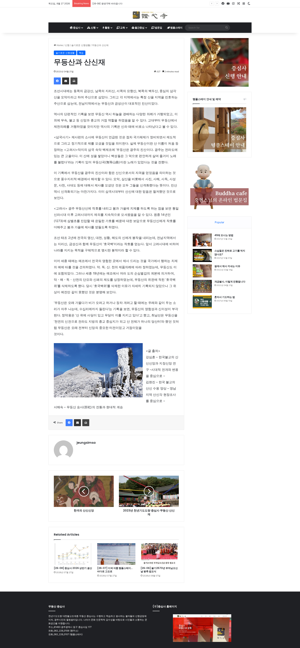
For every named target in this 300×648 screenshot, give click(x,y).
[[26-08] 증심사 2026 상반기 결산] (73, 554)
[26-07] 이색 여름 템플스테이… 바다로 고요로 (115, 569)
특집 (81, 52)
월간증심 (139, 27)
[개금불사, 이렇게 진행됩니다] (202, 286)
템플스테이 (176, 27)
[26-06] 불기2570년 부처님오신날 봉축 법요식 (159, 569)
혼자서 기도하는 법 (224, 297)
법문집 (158, 27)
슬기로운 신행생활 (80, 45)
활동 (107, 27)
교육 (122, 27)
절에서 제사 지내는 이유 (227, 266)
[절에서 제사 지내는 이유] (202, 270)
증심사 (76, 27)
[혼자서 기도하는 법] (202, 301)
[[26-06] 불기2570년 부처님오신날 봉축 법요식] (160, 554)
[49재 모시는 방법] (202, 240)
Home (59, 45)
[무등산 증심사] (150, 15)
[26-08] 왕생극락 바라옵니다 (107, 3)
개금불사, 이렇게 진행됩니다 (229, 281)
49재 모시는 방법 (223, 235)
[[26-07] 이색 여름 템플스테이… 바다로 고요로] (116, 554)
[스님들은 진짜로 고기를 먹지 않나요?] (202, 255)
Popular (219, 222)
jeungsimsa (86, 442)
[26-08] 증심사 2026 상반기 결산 (73, 568)
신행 (93, 27)
